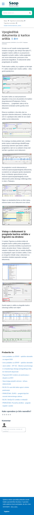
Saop (5, 21)
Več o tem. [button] (14, 507)
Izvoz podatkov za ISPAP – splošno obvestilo (19, 362)
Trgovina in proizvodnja (17, 21)
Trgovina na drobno (9, 23)
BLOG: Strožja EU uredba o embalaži (16, 399)
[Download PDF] (12, 39)
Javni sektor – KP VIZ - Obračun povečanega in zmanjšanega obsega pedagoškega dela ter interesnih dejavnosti (17, 369)
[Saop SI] (13, 2)
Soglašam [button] (6, 511)
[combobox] (15, 13)
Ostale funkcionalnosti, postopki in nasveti (16, 25)
